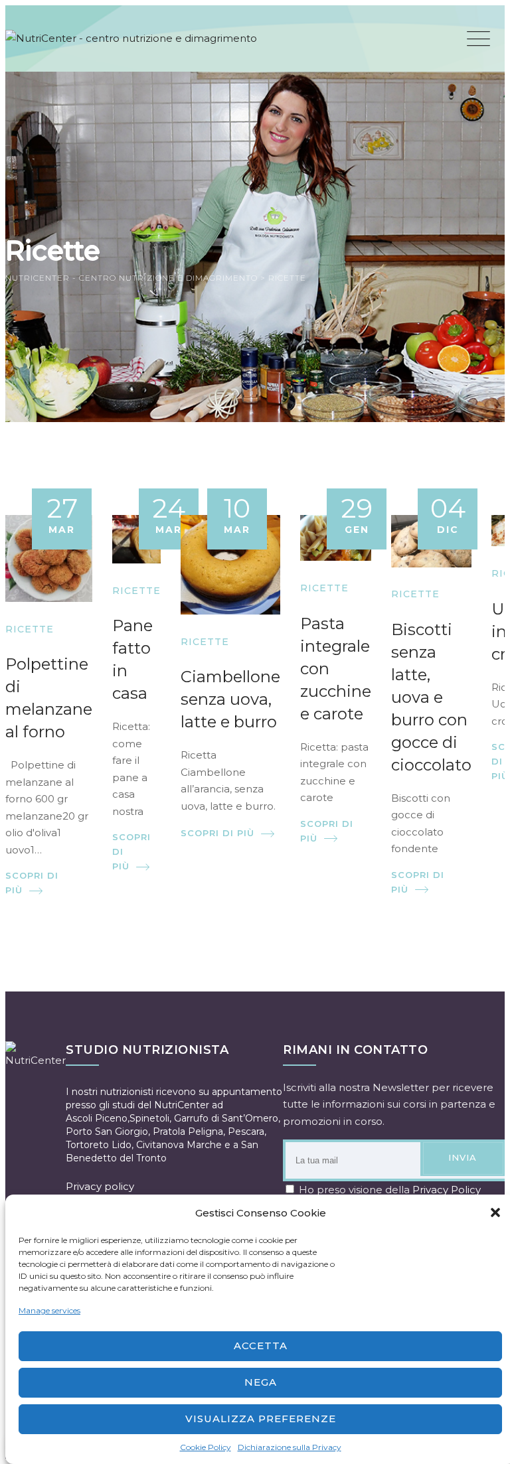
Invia (462, 1157)
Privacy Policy (446, 1189)
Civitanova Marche (179, 1145)
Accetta (261, 1345)
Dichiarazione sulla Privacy (289, 1447)
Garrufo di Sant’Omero (226, 1118)
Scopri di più (31, 882)
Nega (260, 1382)
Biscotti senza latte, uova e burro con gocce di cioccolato (431, 697)
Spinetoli (149, 1118)
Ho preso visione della (388, 1189)
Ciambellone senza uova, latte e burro (230, 699)
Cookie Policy (205, 1447)
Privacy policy (100, 1186)
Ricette (29, 629)
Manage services (49, 1310)
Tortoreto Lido (98, 1145)
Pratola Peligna (188, 1131)
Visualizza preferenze (260, 1418)
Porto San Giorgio (107, 1131)
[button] (495, 1212)
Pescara (246, 1131)
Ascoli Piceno (97, 1118)
